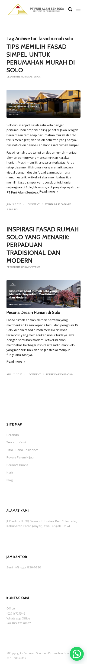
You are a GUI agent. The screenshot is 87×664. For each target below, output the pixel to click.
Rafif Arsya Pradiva (61, 374)
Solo (9, 125)
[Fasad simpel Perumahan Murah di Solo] (43, 104)
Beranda (12, 435)
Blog (9, 480)
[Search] (67, 9)
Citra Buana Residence (22, 450)
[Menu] (78, 9)
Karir (9, 472)
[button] (77, 654)
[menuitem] (67, 9)
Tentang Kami (16, 442)
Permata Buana (17, 465)
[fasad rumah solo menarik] (43, 294)
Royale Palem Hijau (20, 457)
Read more (47, 191)
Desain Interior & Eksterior (23, 76)
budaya (61, 335)
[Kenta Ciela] (36, 9)
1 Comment (32, 204)
